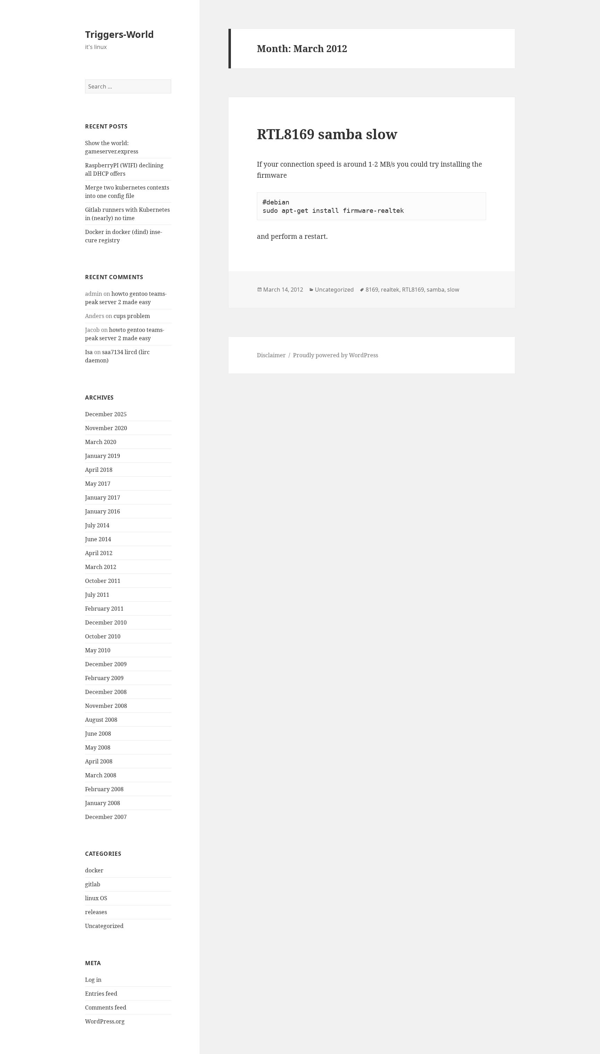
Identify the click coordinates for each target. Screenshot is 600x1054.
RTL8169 (413, 289)
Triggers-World (119, 34)
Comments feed (105, 1007)
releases (96, 912)
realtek (390, 289)
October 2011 (102, 581)
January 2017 (102, 497)
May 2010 (97, 650)
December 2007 (106, 817)
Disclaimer (271, 355)
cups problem (132, 316)
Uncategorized (104, 926)
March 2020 (100, 442)
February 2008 (104, 789)
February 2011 (104, 608)
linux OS (96, 898)
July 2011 (97, 595)
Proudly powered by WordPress (335, 355)
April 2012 (98, 553)
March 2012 (100, 567)
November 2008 (106, 706)
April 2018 (98, 470)
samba (435, 289)
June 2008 (98, 733)
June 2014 (98, 539)
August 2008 (101, 719)
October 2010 (102, 636)
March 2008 (100, 775)
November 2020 (106, 428)
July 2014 (97, 525)
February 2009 (104, 678)
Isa (89, 352)
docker (94, 870)
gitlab (92, 884)
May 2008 (97, 747)
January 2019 (102, 456)
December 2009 (106, 664)
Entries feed (101, 993)
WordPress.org (105, 1021)
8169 (372, 289)
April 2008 (98, 761)
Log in (93, 980)
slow (453, 289)
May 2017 (97, 483)
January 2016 (102, 511)
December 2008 (106, 692)
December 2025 (106, 414)
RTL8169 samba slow (327, 134)
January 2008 (102, 803)
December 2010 (106, 622)
